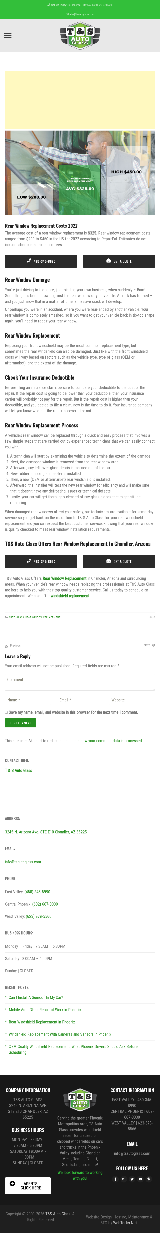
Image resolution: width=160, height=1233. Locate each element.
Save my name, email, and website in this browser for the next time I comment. (73, 712)
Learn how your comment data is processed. (106, 740)
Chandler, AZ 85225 (71, 831)
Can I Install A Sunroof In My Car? (36, 997)
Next (147, 645)
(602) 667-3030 (45, 904)
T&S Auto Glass (57, 1213)
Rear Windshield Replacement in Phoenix (42, 1021)
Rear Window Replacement (64, 578)
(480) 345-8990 (37, 891)
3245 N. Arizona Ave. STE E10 (30, 831)
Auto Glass (16, 617)
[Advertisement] (80, 100)
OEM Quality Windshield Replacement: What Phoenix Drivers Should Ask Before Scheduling (73, 1049)
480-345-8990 (44, 261)
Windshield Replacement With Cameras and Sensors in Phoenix (60, 1034)
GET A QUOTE (122, 261)
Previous (15, 645)
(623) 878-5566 (38, 916)
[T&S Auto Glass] (80, 35)
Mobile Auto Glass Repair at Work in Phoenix (45, 1009)
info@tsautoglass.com (82, 14)
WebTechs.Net (125, 1222)
